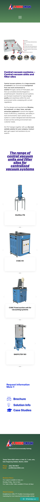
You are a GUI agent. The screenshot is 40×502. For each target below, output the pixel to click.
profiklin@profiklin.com (16, 468)
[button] (20, 17)
